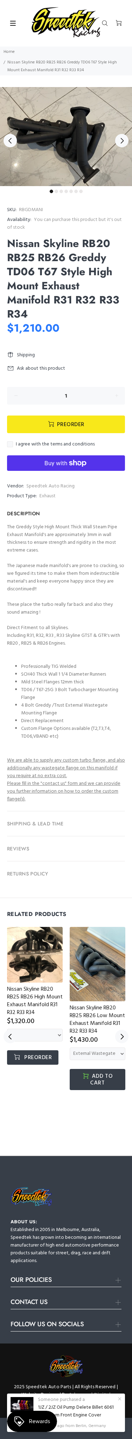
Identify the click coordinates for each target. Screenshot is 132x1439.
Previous (10, 140)
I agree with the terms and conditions (55, 444)
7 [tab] (81, 191)
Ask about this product (41, 368)
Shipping (26, 355)
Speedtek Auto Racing (50, 486)
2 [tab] (56, 191)
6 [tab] (76, 191)
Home (9, 51)
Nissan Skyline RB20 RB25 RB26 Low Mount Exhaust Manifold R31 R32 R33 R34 (97, 1019)
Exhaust (47, 496)
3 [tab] (61, 191)
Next (121, 140)
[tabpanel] (66, 136)
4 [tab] (66, 191)
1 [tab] (51, 191)
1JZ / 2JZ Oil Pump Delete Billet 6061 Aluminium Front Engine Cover (76, 1411)
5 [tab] (71, 191)
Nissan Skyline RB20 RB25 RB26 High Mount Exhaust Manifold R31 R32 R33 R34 (35, 1001)
